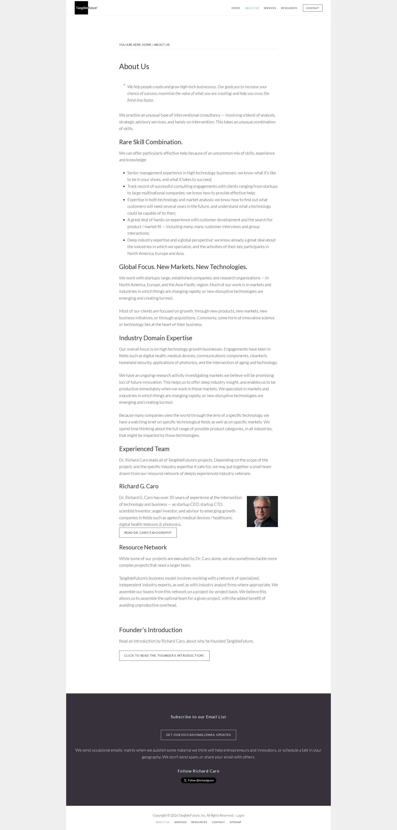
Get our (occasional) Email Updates (198, 734)
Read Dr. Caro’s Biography (148, 532)
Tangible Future (105, 8)
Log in (240, 815)
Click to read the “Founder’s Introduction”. (164, 655)
